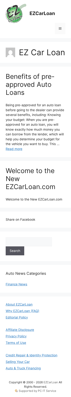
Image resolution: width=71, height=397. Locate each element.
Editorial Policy (17, 317)
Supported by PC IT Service (37, 390)
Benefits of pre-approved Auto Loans (30, 84)
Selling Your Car (18, 362)
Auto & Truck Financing (23, 368)
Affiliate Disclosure (20, 330)
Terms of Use (16, 343)
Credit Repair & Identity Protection (31, 355)
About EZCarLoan (19, 304)
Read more (14, 149)
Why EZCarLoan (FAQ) (22, 311)
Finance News (16, 284)
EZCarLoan (42, 13)
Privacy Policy (16, 336)
